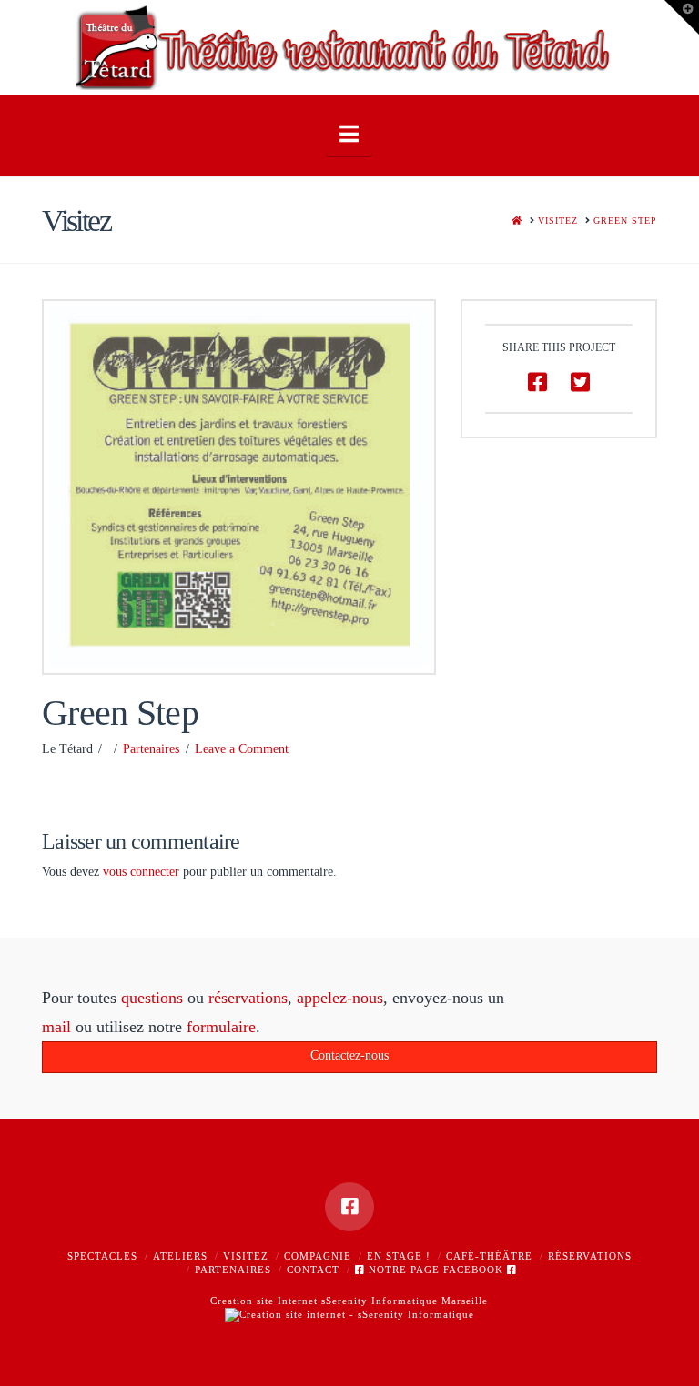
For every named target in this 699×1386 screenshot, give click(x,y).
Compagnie (317, 1255)
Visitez (245, 1255)
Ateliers (180, 1255)
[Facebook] (349, 1206)
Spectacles (102, 1255)
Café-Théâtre (489, 1255)
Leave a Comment (242, 749)
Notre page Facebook (436, 1269)
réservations (248, 998)
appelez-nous (340, 998)
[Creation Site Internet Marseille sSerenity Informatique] (349, 1313)
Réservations (590, 1255)
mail (56, 1027)
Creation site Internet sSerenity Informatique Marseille (349, 1300)
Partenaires (151, 749)
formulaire (221, 1027)
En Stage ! (399, 1255)
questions (152, 998)
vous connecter (141, 872)
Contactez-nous (349, 1055)
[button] (349, 134)
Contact (313, 1269)
